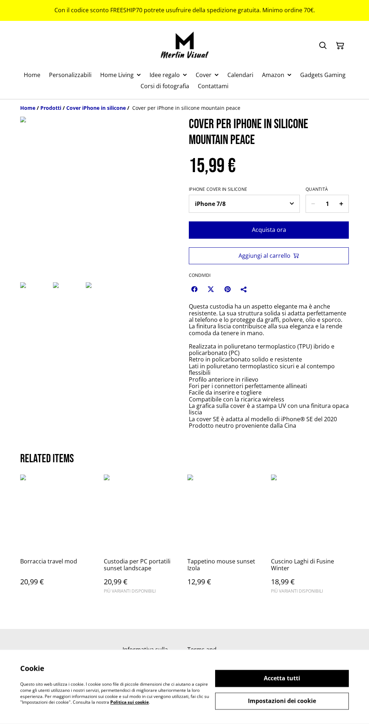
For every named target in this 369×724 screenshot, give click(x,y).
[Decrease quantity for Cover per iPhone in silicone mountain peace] (313, 204)
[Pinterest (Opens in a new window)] (227, 289)
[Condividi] (244, 289)
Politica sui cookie (129, 702)
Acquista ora (269, 230)
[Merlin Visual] (184, 46)
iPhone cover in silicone (218, 189)
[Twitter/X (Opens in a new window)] (210, 289)
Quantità (317, 189)
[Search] (323, 46)
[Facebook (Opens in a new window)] (194, 289)
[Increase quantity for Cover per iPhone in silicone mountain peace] (341, 204)
